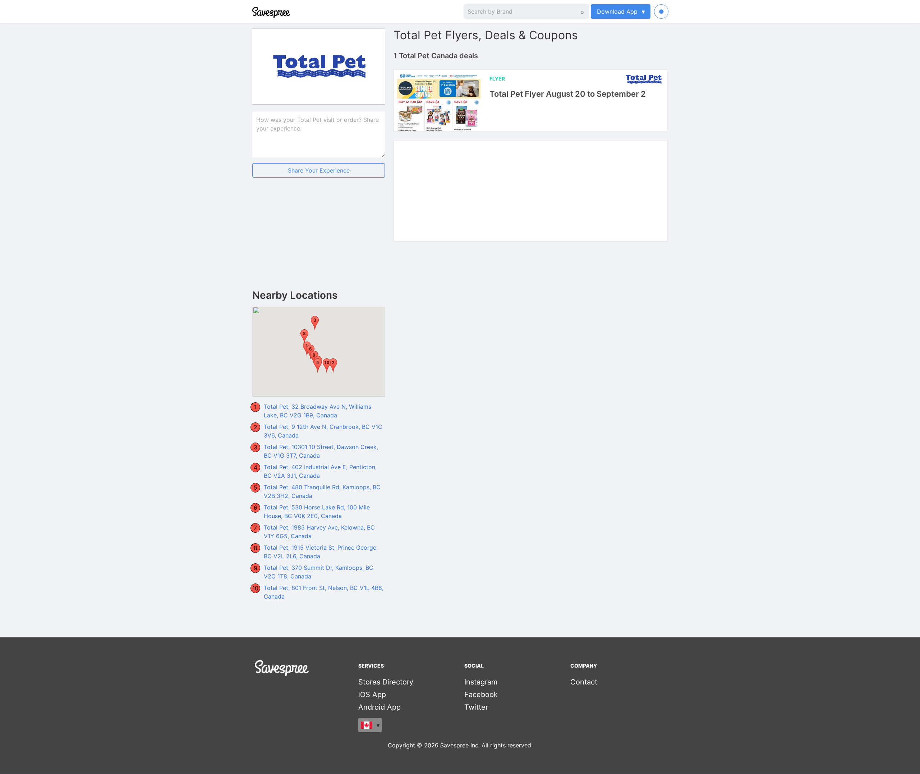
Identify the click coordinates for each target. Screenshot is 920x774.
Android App (379, 707)
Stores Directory (385, 682)
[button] (333, 365)
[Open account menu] (661, 11)
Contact (583, 682)
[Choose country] (370, 725)
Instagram (480, 682)
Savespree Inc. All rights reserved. (486, 745)
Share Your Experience (319, 170)
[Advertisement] (318, 239)
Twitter (476, 707)
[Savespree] (253, 11)
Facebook (481, 694)
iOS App (372, 694)
